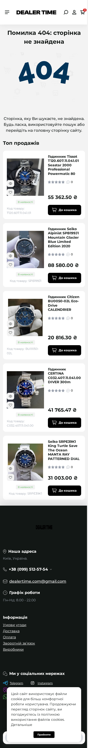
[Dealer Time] (36, 12)
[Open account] (74, 12)
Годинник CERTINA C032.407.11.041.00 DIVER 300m (64, 375)
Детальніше (21, 724)
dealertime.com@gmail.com (37, 581)
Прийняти (44, 734)
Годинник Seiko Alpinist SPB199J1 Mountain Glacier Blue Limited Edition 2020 (63, 237)
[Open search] (66, 12)
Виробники (13, 649)
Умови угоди (14, 625)
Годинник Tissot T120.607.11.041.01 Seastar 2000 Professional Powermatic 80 (63, 165)
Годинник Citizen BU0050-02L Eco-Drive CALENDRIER (63, 303)
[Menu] (7, 12)
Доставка (11, 631)
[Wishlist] (10, 192)
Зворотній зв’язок (19, 643)
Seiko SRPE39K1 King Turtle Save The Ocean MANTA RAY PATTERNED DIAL (63, 450)
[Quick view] (10, 183)
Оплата (9, 637)
